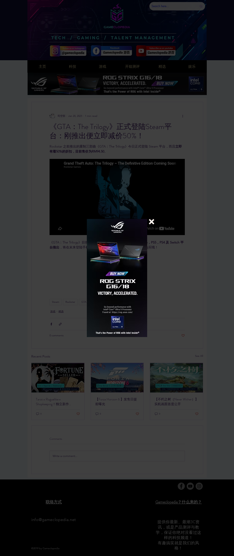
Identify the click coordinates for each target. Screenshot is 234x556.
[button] (151, 221)
